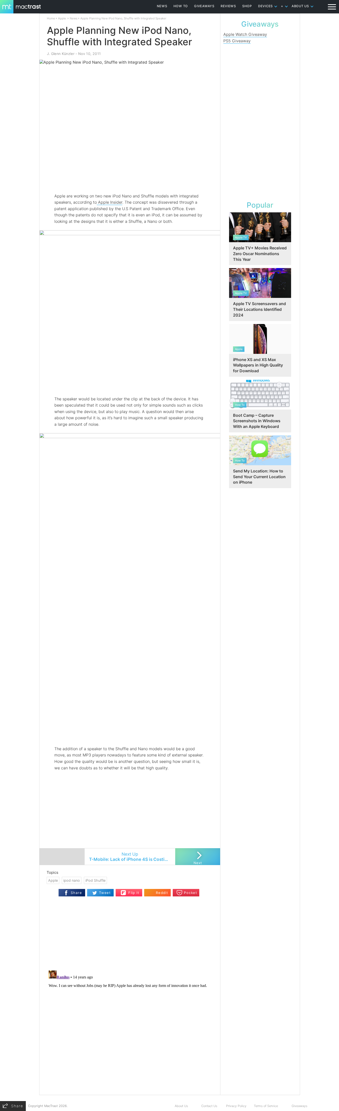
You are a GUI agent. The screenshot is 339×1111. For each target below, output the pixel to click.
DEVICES (265, 6)
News (73, 18)
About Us (181, 1106)
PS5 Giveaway (237, 40)
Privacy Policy (236, 1106)
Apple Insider (109, 202)
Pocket (190, 893)
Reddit (162, 893)
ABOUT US (300, 6)
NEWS (162, 6)
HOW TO (180, 6)
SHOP (247, 6)
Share (76, 893)
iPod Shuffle (95, 880)
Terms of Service (266, 1106)
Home (51, 18)
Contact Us (209, 1106)
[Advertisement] (130, 178)
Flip (123, 891)
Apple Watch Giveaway (245, 34)
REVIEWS (228, 6)
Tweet (105, 893)
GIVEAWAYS (204, 6)
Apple (62, 18)
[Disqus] (130, 1031)
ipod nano (71, 880)
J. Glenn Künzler (60, 53)
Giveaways (299, 1106)
